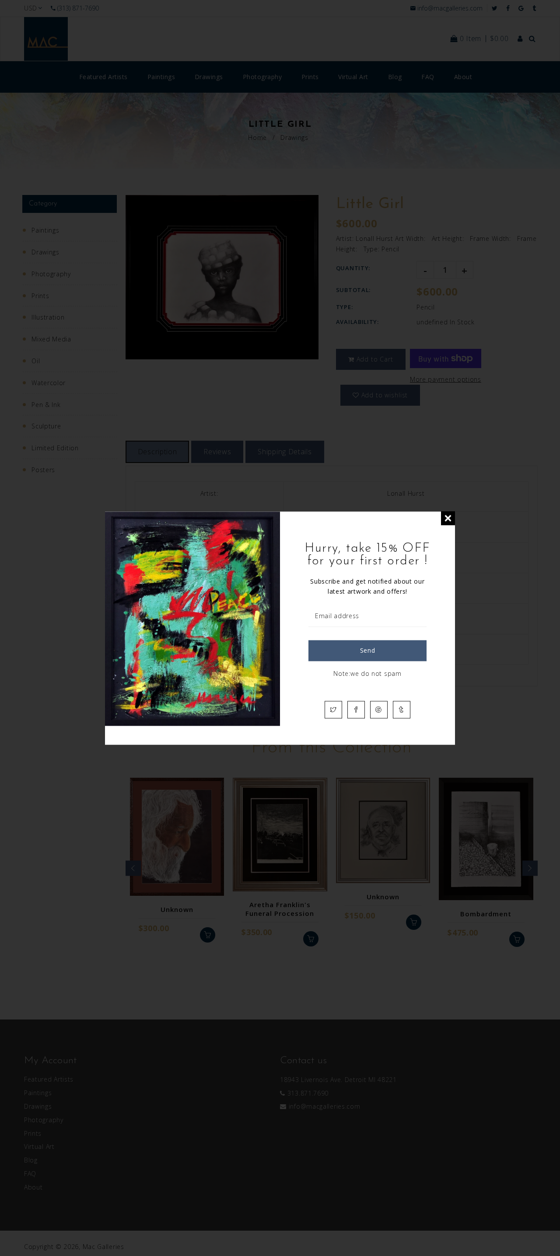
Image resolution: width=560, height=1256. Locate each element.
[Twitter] (333, 709)
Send (367, 650)
